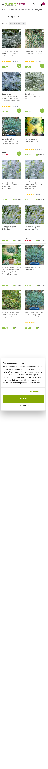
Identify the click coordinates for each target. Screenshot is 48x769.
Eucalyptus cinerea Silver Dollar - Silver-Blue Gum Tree (10, 53)
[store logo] (15, 4)
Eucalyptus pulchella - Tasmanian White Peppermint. (11, 314)
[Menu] (3, 4)
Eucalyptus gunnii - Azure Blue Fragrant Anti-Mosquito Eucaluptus (10, 185)
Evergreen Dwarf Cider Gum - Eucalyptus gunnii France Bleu (34, 314)
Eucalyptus (38, 10)
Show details (34, 391)
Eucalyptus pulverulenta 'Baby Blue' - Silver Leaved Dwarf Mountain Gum (11, 97)
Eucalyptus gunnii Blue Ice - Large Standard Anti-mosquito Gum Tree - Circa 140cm (11, 270)
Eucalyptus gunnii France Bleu (32, 268)
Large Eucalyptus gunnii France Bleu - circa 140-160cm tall (10, 141)
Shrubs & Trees (26, 10)
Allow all (23, 398)
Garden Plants (13, 10)
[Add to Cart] (19, 66)
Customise (22, 406)
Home (3, 10)
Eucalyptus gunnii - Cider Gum (10, 228)
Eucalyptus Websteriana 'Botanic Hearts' (34, 96)
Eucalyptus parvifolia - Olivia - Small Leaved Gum (34, 53)
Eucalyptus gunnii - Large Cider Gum (33, 228)
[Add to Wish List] (20, 31)
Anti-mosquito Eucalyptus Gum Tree (34, 140)
